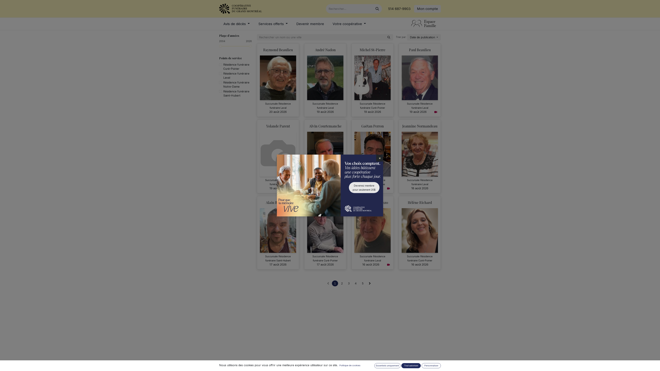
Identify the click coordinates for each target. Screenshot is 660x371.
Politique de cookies (349, 365)
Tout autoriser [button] (411, 365)
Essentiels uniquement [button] (387, 365)
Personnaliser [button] (431, 365)
